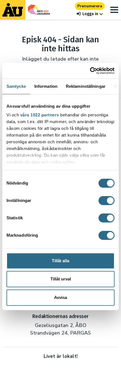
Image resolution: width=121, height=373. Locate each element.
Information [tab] (45, 86)
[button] (89, 14)
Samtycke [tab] (16, 86)
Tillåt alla (60, 260)
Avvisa (60, 297)
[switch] (106, 200)
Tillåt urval (60, 279)
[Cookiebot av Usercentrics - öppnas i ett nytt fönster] (90, 70)
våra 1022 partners (39, 114)
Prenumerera (89, 6)
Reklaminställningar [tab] (86, 86)
